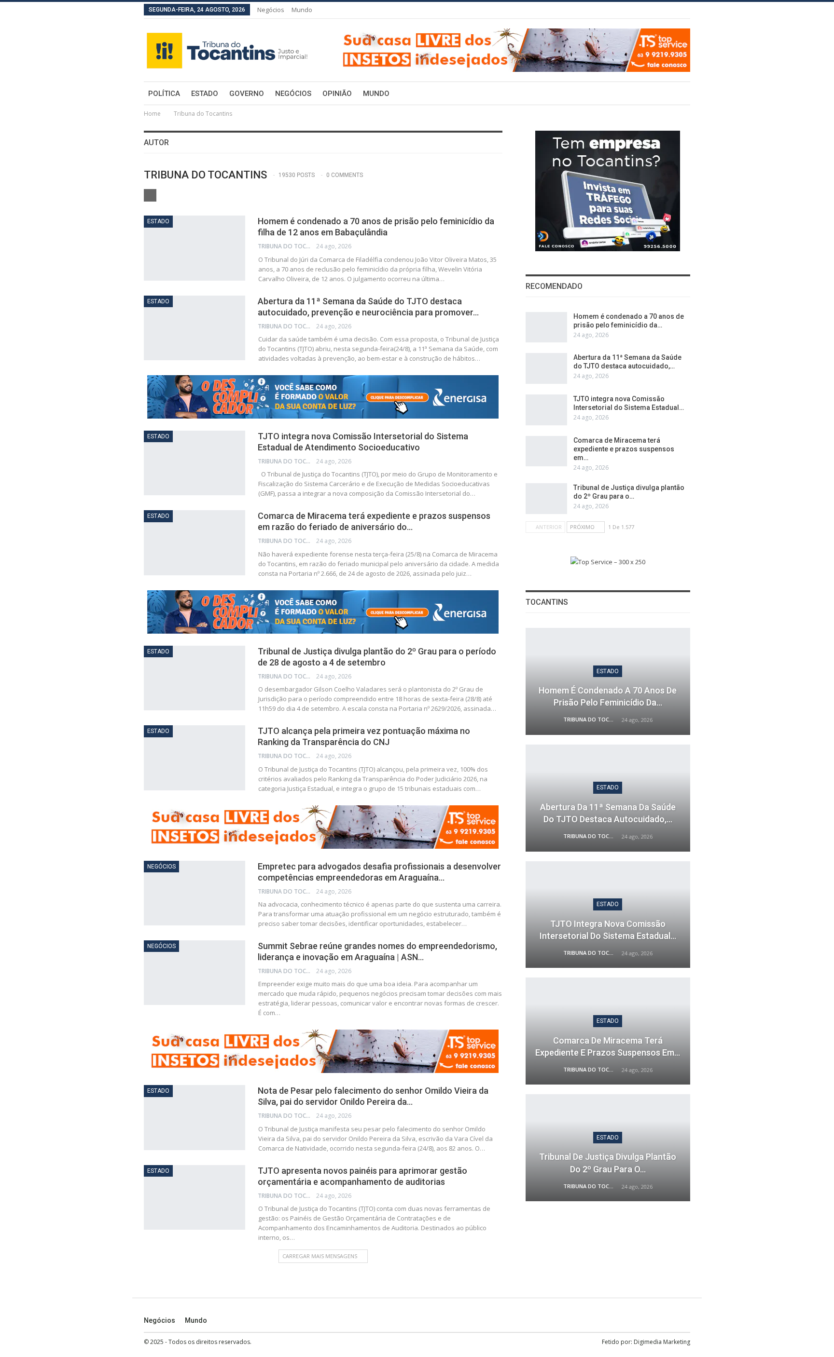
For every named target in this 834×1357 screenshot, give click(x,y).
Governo (246, 93)
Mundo (302, 9)
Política (164, 93)
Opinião (337, 93)
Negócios (270, 9)
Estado (204, 93)
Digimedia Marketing (662, 1342)
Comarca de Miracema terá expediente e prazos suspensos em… (623, 448)
